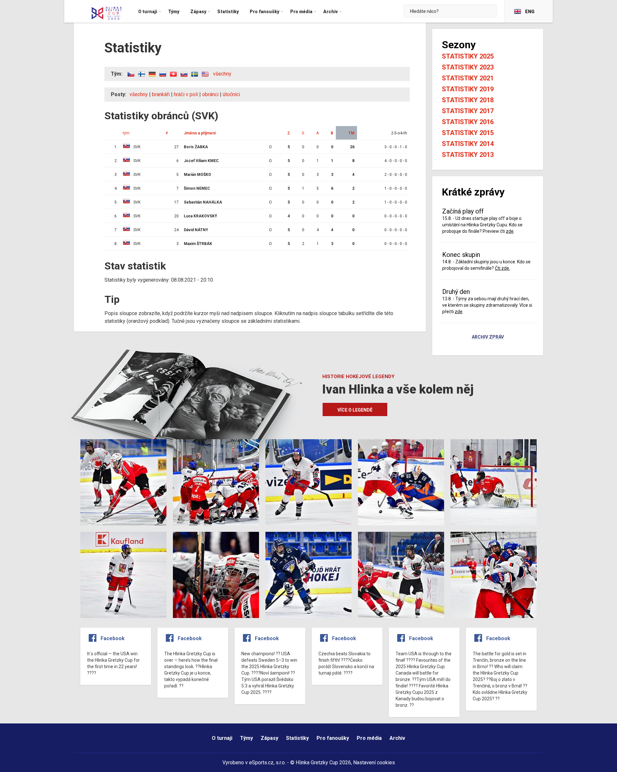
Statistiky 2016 (468, 122)
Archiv (397, 738)
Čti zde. (502, 268)
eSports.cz (261, 762)
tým (126, 133)
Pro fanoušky (333, 738)
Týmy (246, 738)
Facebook (113, 638)
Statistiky (297, 738)
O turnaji (222, 738)
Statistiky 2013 (468, 155)
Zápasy (269, 738)
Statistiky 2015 (468, 133)
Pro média (369, 738)
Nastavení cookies (374, 762)
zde (510, 231)
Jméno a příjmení (200, 133)
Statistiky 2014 (468, 144)
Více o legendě (354, 410)
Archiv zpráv (488, 337)
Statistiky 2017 (468, 111)
